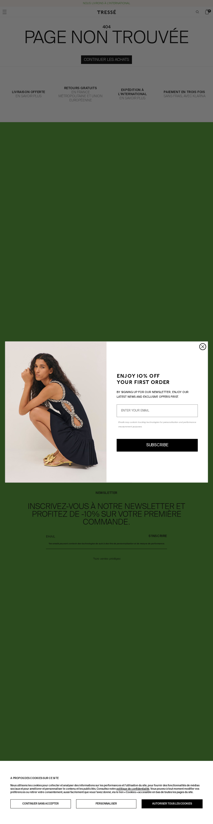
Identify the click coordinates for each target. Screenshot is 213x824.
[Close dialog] (202, 347)
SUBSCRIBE (157, 445)
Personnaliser (106, 803)
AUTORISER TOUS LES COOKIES (172, 803)
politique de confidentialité (132, 789)
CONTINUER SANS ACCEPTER (40, 803)
